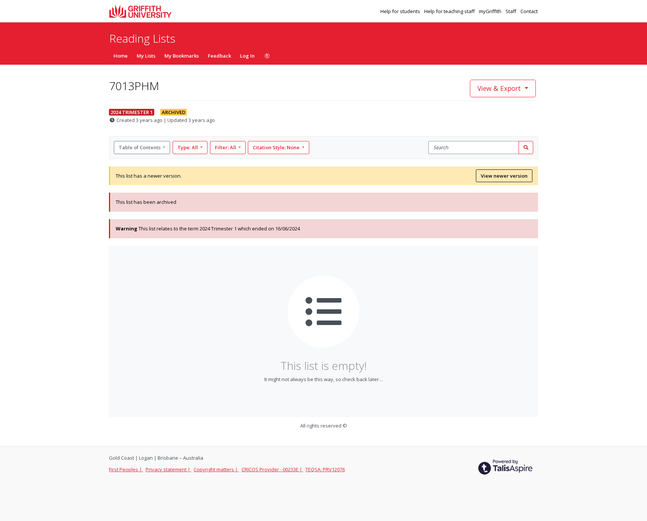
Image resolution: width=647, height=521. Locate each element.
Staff (511, 11)
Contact (529, 11)
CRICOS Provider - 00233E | (272, 469)
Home (120, 55)
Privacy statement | (168, 469)
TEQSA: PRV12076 (325, 469)
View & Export (499, 88)
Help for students (400, 11)
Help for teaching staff (450, 11)
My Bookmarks (181, 55)
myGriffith (490, 11)
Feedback (219, 55)
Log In (247, 55)
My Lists (146, 55)
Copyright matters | (216, 469)
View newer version (504, 175)
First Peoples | (126, 469)
